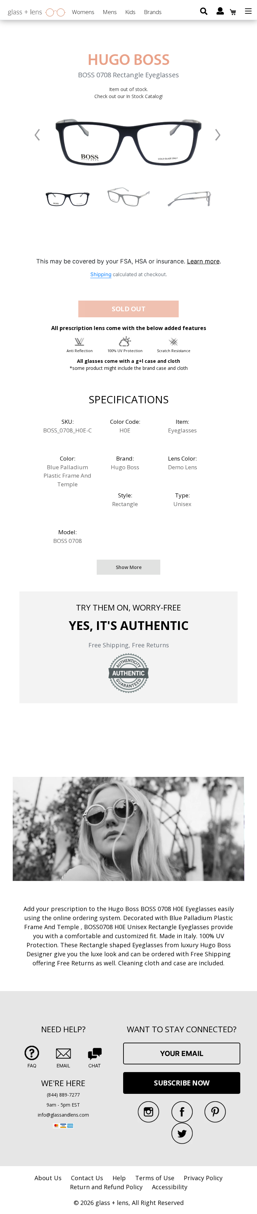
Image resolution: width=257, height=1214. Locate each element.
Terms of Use (154, 1178)
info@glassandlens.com (63, 1115)
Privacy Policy (203, 1178)
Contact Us (87, 1178)
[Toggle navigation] (248, 11)
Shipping (100, 274)
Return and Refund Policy (106, 1187)
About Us (48, 1178)
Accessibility (169, 1187)
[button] (37, 134)
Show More (129, 567)
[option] (67, 197)
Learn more (203, 261)
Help (119, 1178)
